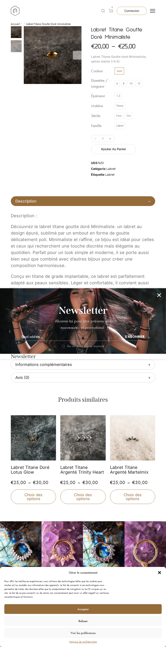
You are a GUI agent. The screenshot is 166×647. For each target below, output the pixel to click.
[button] (159, 572)
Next (77, 55)
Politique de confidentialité (83, 642)
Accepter (83, 609)
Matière (97, 105)
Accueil (15, 24)
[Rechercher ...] (103, 11)
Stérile (96, 115)
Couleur (97, 71)
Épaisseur (98, 95)
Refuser (83, 621)
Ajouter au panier (113, 149)
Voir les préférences (83, 633)
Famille (96, 125)
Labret (111, 169)
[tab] (83, 201)
